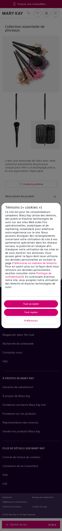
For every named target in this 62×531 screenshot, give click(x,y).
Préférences (31, 320)
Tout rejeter (31, 312)
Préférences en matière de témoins (34, 263)
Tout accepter (31, 303)
